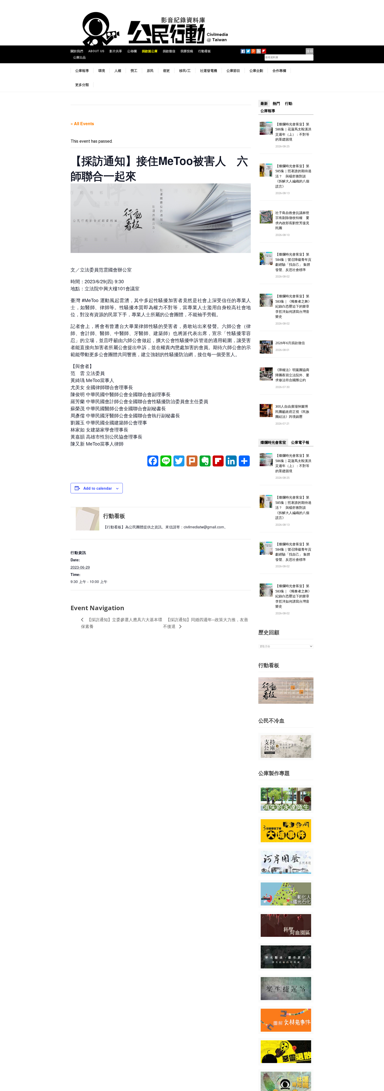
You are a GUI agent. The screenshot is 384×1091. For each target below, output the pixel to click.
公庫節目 (233, 70)
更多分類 (82, 84)
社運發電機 (208, 70)
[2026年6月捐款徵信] (266, 347)
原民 (150, 70)
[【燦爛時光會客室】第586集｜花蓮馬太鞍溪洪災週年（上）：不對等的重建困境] (266, 128)
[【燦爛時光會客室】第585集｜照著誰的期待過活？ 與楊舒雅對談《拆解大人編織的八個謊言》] (266, 170)
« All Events (82, 123)
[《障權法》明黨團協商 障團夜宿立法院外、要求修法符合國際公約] (266, 374)
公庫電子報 (300, 442)
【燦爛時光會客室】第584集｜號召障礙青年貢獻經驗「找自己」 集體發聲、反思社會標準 (293, 262)
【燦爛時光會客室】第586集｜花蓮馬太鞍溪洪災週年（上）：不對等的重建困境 (293, 132)
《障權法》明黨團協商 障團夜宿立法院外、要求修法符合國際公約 (294, 374)
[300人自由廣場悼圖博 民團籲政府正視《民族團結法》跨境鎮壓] (266, 410)
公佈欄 (132, 51)
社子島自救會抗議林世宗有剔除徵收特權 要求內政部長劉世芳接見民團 (292, 220)
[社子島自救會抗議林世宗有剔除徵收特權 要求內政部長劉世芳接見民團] (266, 216)
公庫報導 (82, 70)
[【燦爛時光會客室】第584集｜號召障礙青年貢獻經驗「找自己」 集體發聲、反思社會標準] (266, 258)
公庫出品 (79, 57)
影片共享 (115, 51)
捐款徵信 (169, 51)
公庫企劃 (256, 70)
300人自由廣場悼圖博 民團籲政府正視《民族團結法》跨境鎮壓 (293, 411)
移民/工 (185, 70)
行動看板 (204, 51)
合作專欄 (279, 70)
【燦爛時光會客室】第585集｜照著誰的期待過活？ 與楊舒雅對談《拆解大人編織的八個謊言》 (293, 176)
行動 (288, 103)
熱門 (276, 103)
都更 (166, 70)
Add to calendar (97, 488)
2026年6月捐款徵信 (290, 342)
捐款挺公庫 (150, 51)
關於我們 (77, 51)
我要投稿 (187, 51)
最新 (264, 103)
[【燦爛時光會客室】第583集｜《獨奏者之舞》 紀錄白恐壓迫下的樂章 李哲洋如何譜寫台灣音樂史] (266, 300)
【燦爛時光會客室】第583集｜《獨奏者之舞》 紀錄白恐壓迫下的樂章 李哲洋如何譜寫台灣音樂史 (293, 306)
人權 (117, 70)
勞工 (134, 70)
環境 (101, 70)
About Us (96, 51)
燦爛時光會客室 (273, 442)
